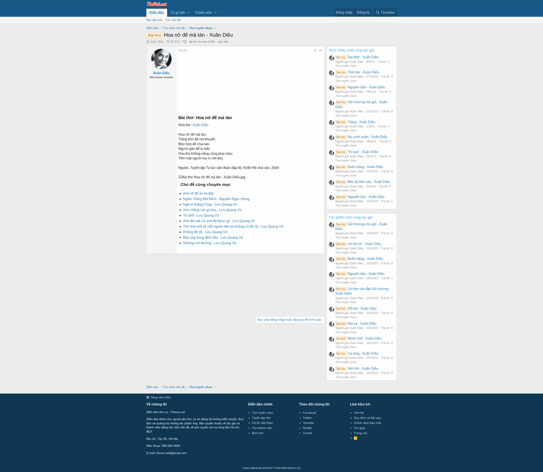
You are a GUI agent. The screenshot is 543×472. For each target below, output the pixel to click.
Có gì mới (177, 12)
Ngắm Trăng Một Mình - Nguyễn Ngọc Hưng (216, 199)
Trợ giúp (359, 428)
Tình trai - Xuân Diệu (357, 72)
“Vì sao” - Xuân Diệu (357, 152)
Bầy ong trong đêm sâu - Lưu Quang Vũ (213, 237)
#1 (320, 50)
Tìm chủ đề (173, 20)
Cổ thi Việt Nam (262, 423)
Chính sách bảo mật (367, 423)
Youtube (308, 423)
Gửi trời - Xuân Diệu (357, 368)
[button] (189, 13)
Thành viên (203, 12)
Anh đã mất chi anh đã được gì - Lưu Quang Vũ (219, 221)
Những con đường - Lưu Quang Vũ (209, 243)
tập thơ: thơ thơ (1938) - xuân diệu (209, 41)
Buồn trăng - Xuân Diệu (359, 167)
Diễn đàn (157, 12)
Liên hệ (359, 412)
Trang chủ (360, 433)
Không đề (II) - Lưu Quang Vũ (205, 232)
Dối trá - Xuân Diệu (356, 308)
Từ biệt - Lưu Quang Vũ (201, 215)
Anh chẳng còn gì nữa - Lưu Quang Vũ (212, 210)
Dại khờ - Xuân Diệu (357, 57)
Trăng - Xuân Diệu (355, 122)
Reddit (307, 428)
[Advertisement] (250, 83)
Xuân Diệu (157, 41)
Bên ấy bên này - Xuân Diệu (363, 182)
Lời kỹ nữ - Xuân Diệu (358, 244)
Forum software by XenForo (271, 468)
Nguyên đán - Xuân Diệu (360, 87)
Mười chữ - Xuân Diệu (358, 338)
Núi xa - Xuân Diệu (356, 323)
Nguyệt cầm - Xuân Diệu (360, 197)
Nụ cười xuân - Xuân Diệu (361, 137)
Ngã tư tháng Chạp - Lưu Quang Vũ (210, 204)
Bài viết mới (154, 20)
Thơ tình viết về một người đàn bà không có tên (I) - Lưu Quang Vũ (233, 226)
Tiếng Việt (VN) (160, 397)
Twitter (307, 417)
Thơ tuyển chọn (346, 65)
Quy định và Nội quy (367, 417)
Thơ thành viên (262, 428)
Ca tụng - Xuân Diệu (357, 353)
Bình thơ (257, 433)
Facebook (309, 412)
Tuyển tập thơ (261, 417)
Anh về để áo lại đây (198, 193)
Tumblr (307, 433)
